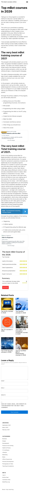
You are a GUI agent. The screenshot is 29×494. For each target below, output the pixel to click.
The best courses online (8, 2)
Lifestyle (4, 452)
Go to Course (5, 287)
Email (3, 387)
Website (3, 394)
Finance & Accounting (7, 445)
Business (4, 438)
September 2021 (6, 425)
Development (5, 443)
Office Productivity (7, 459)
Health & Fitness (6, 447)
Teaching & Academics (8, 466)
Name (3, 380)
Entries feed (5, 477)
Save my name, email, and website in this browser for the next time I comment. (13, 405)
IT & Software (5, 450)
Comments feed (6, 479)
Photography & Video (7, 463)
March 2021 (5, 427)
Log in (4, 475)
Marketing (4, 454)
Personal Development (8, 461)
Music (3, 457)
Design (4, 441)
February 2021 (6, 429)
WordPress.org (6, 481)
